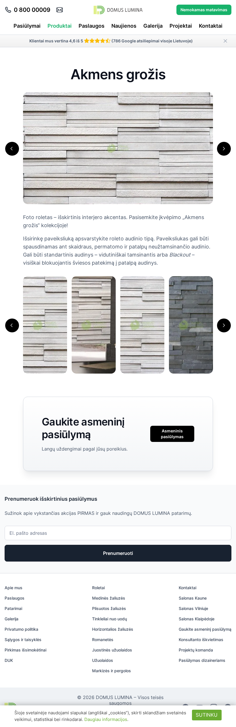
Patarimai (13, 608)
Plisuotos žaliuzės (109, 608)
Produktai (59, 26)
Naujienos (123, 26)
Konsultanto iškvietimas (201, 639)
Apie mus (13, 587)
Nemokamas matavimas (203, 9)
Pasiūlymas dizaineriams (202, 660)
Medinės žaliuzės (108, 598)
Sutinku (207, 715)
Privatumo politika (21, 629)
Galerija (153, 26)
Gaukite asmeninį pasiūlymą (205, 629)
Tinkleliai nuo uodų (109, 618)
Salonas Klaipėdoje (196, 618)
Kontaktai (210, 26)
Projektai (181, 26)
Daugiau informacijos (105, 719)
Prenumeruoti (118, 553)
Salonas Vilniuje (193, 608)
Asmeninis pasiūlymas (172, 433)
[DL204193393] (191, 324)
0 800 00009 (32, 9)
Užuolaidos (102, 660)
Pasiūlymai (27, 26)
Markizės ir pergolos (111, 670)
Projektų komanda (196, 649)
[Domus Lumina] (118, 10)
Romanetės (102, 639)
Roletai (98, 587)
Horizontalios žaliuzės (112, 629)
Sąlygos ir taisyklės (23, 639)
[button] (12, 149)
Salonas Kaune (193, 598)
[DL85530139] (142, 324)
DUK (9, 660)
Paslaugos (91, 26)
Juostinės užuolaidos (112, 649)
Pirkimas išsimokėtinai (25, 649)
